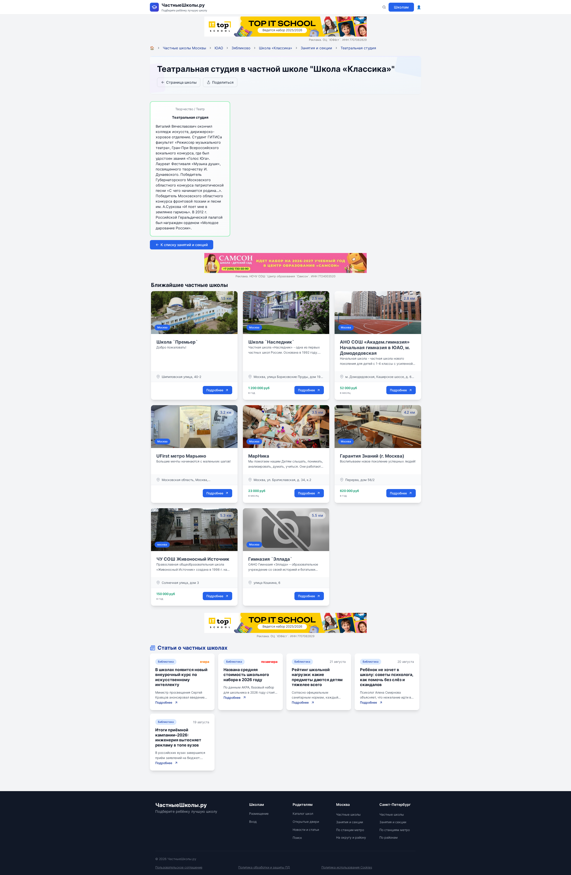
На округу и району (351, 837)
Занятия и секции (316, 48)
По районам (388, 837)
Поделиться (223, 82)
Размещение (259, 813)
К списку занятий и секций (184, 245)
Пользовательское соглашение (178, 867)
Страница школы (181, 82)
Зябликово (241, 48)
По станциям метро (394, 830)
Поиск (297, 838)
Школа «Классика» (275, 48)
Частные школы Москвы (184, 48)
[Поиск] (384, 7)
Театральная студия (358, 48)
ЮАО (219, 48)
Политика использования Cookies (346, 867)
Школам (401, 7)
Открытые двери (306, 821)
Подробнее (214, 390)
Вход (253, 821)
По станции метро (350, 830)
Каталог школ (303, 813)
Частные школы (348, 814)
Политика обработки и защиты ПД (264, 867)
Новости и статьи (306, 829)
